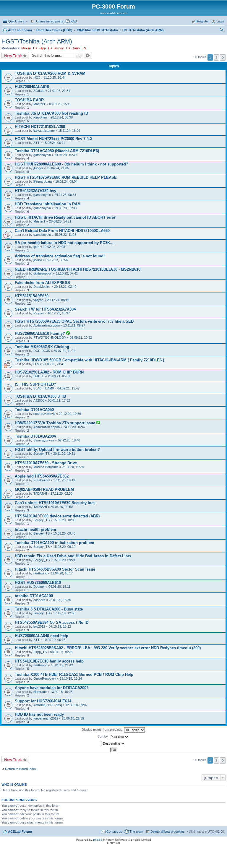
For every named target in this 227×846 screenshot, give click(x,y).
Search (79, 55)
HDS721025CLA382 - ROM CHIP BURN (49, 372)
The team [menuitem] (136, 831)
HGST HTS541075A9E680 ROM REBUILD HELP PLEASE (66, 177)
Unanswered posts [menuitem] (49, 21)
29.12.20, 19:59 (70, 413)
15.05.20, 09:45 (64, 533)
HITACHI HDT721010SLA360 (40, 126)
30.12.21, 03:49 (65, 286)
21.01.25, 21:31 (59, 90)
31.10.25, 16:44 (54, 77)
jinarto (37, 260)
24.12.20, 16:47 (74, 427)
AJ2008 (38, 400)
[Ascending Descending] (113, 743)
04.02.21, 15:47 (68, 388)
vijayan (38, 300)
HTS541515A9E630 (31, 296)
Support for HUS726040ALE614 (43, 701)
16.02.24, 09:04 (66, 181)
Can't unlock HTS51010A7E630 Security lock (55, 503)
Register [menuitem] (203, 21)
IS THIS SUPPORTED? (35, 384)
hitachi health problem (35, 529)
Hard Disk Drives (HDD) (54, 30)
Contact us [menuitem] (114, 831)
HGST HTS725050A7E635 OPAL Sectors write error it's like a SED (74, 321)
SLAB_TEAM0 (43, 388)
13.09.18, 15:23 (61, 692)
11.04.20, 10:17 (62, 573)
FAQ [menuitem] (74, 21)
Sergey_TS (61, 48)
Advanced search (88, 55)
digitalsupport (42, 273)
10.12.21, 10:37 (59, 313)
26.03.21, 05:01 (59, 376)
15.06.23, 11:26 (65, 234)
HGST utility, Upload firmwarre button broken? (57, 449)
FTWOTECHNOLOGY (49, 337)
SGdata (38, 90)
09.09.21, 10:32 (81, 337)
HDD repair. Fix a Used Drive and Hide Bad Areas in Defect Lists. (73, 556)
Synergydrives (43, 440)
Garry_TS (79, 48)
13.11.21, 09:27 (74, 325)
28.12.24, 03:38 (62, 117)
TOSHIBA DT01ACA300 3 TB (40, 396)
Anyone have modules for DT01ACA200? (52, 688)
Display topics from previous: (103, 729)
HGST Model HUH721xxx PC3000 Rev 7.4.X (54, 139)
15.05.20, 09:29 (64, 546)
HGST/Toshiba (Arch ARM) (143, 30)
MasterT (39, 104)
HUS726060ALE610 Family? (40, 333)
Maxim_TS (29, 48)
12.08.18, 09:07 (76, 705)
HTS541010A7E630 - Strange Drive (46, 463)
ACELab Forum (20, 30)
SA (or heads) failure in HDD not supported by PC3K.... (65, 243)
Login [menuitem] (220, 21)
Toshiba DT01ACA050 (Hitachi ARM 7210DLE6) (57, 151)
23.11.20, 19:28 (73, 467)
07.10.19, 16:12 (60, 626)
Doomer (39, 586)
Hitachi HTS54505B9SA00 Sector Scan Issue (55, 569)
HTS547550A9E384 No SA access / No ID (51, 622)
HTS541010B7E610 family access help (49, 661)
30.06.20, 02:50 (62, 507)
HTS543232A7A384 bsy (35, 191)
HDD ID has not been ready (39, 714)
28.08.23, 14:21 (60, 221)
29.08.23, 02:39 (65, 208)
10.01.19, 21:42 (62, 665)
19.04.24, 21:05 (58, 168)
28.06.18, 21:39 (73, 718)
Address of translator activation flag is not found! (60, 256)
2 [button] (216, 57)
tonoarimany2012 (45, 718)
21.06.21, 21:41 (54, 364)
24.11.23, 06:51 (65, 195)
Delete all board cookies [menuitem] (167, 831)
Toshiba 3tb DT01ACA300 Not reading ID (51, 113)
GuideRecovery (44, 678)
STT (36, 142)
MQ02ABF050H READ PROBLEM (44, 489)
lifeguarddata (42, 181)
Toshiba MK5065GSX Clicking (42, 347)
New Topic (13, 55)
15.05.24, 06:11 (54, 142)
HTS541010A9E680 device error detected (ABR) (57, 516)
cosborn (39, 600)
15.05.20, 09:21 (64, 560)
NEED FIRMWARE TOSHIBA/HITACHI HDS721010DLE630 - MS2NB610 (77, 269)
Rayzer (38, 313)
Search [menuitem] (221, 30)
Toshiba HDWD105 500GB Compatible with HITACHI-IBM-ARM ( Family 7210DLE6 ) (89, 360)
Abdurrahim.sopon (46, 325)
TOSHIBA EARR (29, 100)
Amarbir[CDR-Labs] (47, 705)
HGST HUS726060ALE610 (38, 582)
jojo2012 (39, 626)
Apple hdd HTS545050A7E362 (42, 476)
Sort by (103, 736)
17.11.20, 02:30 (61, 493)
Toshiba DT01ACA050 (34, 409)
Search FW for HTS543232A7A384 (45, 309)
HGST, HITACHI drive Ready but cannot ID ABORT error (65, 217)
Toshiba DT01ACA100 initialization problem (54, 542)
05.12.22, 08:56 (57, 260)
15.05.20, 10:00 (64, 520)
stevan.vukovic (44, 413)
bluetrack (40, 692)
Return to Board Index (21, 769)
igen (36, 247)
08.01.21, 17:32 (59, 400)
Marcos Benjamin (45, 467)
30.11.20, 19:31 (64, 453)
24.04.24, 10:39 (65, 155)
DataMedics (42, 286)
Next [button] (223, 57)
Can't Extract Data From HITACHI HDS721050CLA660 (62, 230)
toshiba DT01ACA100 (34, 596)
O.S (36, 364)
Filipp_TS (45, 48)
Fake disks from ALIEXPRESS (42, 282)
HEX (36, 77)
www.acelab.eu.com (113, 13)
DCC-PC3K (41, 351)
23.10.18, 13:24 (71, 678)
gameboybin (42, 155)
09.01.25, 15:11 (60, 104)
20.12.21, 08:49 (58, 300)
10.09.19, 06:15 (54, 640)
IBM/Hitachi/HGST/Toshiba (97, 30)
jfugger (38, 168)
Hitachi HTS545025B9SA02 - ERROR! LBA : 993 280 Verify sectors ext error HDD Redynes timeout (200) (108, 648)
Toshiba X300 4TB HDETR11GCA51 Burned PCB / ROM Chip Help (74, 674)
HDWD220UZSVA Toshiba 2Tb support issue (55, 423)
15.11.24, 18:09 (69, 130)
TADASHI (40, 493)
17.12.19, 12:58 (64, 613)
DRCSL (38, 376)
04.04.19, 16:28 (61, 652)
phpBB (98, 839)
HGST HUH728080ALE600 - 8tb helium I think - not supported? (71, 164)
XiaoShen (40, 117)
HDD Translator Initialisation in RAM (48, 204)
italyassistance (44, 130)
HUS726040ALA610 (32, 87)
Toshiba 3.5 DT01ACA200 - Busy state (49, 609)
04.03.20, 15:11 (59, 586)
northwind (40, 573)
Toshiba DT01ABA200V (35, 436)
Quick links (16, 21)
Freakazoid (41, 480)
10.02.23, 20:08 (54, 247)
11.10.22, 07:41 (67, 273)
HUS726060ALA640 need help (41, 636)
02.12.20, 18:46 (69, 440)
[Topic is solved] (68, 333)
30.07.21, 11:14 (64, 351)
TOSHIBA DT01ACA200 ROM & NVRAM (50, 73)
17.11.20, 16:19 (64, 480)
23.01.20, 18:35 (60, 600)
